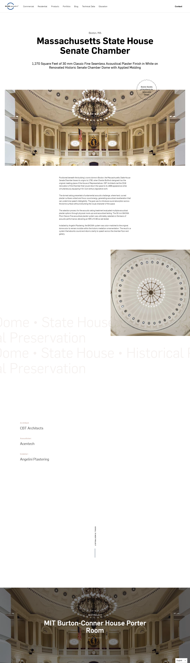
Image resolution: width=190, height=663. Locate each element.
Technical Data (88, 6)
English (179, 660)
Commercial (28, 6)
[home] (11, 6)
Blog (76, 6)
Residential (42, 6)
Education (103, 6)
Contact (178, 6)
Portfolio (66, 6)
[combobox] (181, 660)
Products (55, 6)
